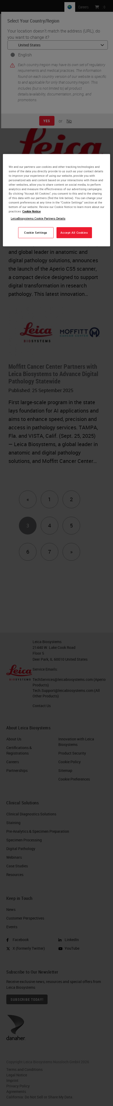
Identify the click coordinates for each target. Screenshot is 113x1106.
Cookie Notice (31, 211)
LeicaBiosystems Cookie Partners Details (38, 218)
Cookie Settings (35, 232)
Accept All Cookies (74, 232)
